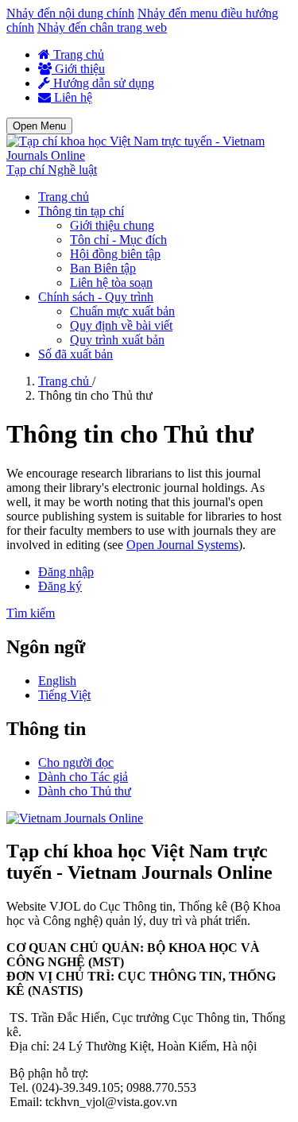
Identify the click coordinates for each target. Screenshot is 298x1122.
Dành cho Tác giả (83, 776)
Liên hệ (71, 97)
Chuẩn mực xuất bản (122, 311)
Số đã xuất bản (75, 354)
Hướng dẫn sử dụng (102, 83)
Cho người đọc (76, 762)
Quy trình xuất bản (117, 339)
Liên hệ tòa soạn (111, 282)
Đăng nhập (66, 571)
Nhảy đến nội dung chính (70, 13)
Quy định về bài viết (121, 325)
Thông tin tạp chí (81, 211)
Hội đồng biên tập (115, 254)
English (57, 680)
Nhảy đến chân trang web (102, 27)
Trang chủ (77, 54)
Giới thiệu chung (112, 225)
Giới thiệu (78, 68)
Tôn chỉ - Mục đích (118, 239)
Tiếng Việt (64, 695)
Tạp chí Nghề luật (51, 169)
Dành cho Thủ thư (84, 791)
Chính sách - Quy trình (95, 297)
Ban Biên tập (103, 268)
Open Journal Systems (182, 544)
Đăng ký (60, 586)
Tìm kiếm (30, 613)
